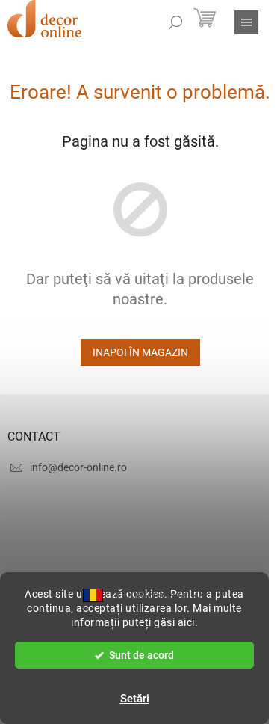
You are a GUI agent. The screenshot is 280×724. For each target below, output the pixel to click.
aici (186, 622)
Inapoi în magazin (140, 352)
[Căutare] (175, 22)
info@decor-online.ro (78, 467)
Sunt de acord (141, 655)
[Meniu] (246, 22)
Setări (134, 698)
